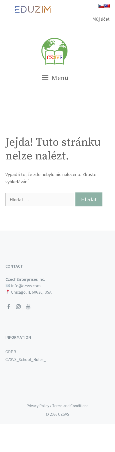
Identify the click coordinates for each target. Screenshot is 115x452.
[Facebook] (8, 306)
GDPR (10, 351)
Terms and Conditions (70, 405)
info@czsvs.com (26, 285)
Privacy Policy (37, 405)
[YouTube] (28, 306)
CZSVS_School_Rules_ (25, 359)
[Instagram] (18, 306)
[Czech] (101, 6)
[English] (107, 6)
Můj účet (101, 19)
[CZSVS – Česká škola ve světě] (54, 51)
